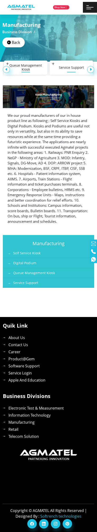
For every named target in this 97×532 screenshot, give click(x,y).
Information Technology (29, 415)
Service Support (71, 67)
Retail (13, 429)
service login (20, 373)
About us (16, 337)
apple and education (26, 380)
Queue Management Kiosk (25, 67)
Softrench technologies (60, 516)
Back (15, 42)
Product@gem (21, 358)
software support (24, 366)
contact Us (18, 344)
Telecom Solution (23, 436)
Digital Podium (24, 263)
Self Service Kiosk (26, 253)
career (14, 351)
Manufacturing (21, 422)
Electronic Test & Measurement (36, 408)
